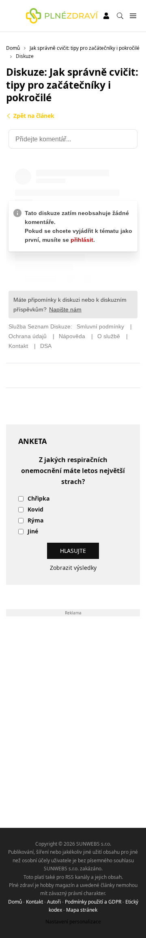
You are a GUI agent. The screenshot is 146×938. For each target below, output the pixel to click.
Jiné (33, 531)
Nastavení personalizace (73, 921)
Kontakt (34, 901)
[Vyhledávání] (120, 15)
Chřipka (38, 498)
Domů (15, 901)
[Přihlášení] (106, 16)
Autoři (54, 901)
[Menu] (133, 16)
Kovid (35, 509)
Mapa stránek (81, 909)
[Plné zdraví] (62, 15)
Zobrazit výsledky (73, 567)
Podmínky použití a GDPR (93, 901)
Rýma (35, 520)
